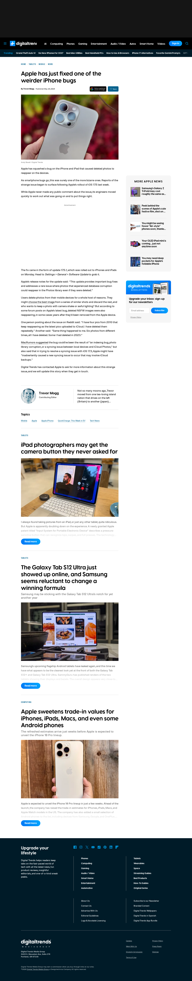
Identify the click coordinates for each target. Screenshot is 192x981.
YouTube (93, 847)
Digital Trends (19, 48)
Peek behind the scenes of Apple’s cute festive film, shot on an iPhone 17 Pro (154, 210)
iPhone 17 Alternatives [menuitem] (142, 53)
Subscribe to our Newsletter (146, 900)
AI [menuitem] (45, 44)
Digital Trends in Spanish (145, 915)
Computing (86, 863)
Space (137, 868)
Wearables (139, 863)
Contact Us (86, 905)
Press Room (157, 946)
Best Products (140, 878)
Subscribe (159, 310)
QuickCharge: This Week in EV (71, 420)
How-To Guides (141, 883)
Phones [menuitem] (71, 44)
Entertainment (88, 883)
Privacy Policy (135, 317)
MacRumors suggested (34, 342)
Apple (34, 420)
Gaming (85, 868)
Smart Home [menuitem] (147, 44)
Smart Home (87, 878)
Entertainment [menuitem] (99, 44)
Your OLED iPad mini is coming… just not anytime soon (154, 243)
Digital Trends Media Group (38, 969)
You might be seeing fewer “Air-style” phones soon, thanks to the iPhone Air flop (153, 228)
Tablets (137, 858)
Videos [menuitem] (161, 44)
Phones (84, 858)
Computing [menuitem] (56, 44)
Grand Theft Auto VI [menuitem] (25, 53)
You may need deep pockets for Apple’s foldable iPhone (153, 261)
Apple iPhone (47, 420)
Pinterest (105, 847)
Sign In (175, 43)
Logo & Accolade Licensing (93, 920)
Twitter (87, 847)
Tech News (95, 420)
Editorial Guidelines (90, 915)
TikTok (99, 847)
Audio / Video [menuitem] (118, 44)
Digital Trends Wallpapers (145, 910)
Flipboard (117, 847)
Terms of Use (131, 957)
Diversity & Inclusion (134, 952)
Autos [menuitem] (133, 44)
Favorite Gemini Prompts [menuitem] (168, 53)
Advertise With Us (89, 910)
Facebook (75, 847)
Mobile (24, 420)
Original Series (141, 888)
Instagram (81, 847)
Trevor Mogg (28, 89)
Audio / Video (87, 873)
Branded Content (141, 905)
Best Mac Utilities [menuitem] (74, 53)
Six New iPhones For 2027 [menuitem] (50, 53)
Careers (129, 941)
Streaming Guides (142, 873)
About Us (85, 900)
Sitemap (155, 952)
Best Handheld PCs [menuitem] (94, 53)
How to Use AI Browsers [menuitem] (117, 53)
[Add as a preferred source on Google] (98, 89)
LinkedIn (111, 847)
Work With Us (131, 946)
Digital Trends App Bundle (145, 920)
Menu (5, 43)
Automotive (87, 888)
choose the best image (41, 301)
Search (186, 43)
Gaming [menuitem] (82, 44)
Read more (31, 541)
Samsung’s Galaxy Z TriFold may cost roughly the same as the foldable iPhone (153, 193)
